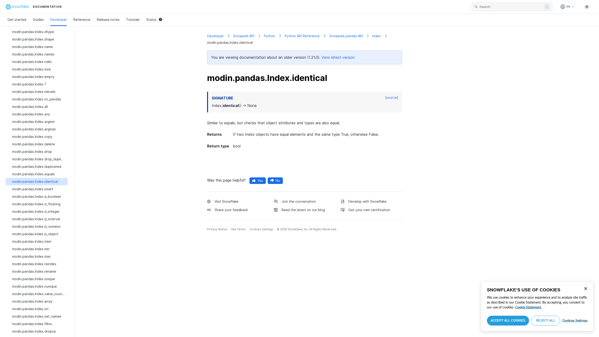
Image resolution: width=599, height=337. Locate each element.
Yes (260, 181)
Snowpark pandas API (346, 36)
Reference (81, 20)
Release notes (108, 20)
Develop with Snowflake (367, 201)
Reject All (545, 320)
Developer (58, 20)
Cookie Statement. (528, 307)
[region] (537, 306)
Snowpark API (243, 36)
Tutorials (133, 20)
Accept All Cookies (508, 320)
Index (376, 36)
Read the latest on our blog (303, 210)
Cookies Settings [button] (261, 229)
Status (151, 20)
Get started (16, 20)
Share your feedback (231, 210)
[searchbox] (511, 7)
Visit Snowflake (226, 201)
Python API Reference (302, 36)
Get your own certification (369, 210)
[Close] (586, 288)
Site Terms (238, 229)
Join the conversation (298, 201)
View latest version (338, 57)
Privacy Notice (217, 229)
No (278, 181)
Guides (38, 20)
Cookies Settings (575, 320)
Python (269, 36)
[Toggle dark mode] (587, 6)
